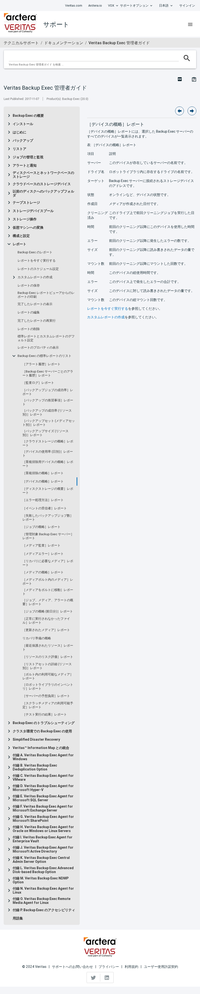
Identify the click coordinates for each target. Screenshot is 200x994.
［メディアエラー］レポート (43, 554)
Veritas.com (73, 5)
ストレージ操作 (25, 219)
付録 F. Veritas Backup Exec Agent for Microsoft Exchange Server (43, 808)
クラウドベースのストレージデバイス (42, 184)
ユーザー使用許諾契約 (161, 966)
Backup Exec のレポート (35, 252)
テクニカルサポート (21, 42)
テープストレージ (26, 202)
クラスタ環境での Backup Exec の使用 (42, 731)
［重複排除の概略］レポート (43, 473)
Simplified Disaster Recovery (36, 739)
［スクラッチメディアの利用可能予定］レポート (47, 705)
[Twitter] (93, 978)
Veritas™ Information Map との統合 (41, 748)
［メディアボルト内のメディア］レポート (47, 582)
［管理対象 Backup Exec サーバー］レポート (48, 536)
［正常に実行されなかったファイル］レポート (46, 621)
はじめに (19, 132)
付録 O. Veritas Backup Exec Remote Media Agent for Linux (41, 901)
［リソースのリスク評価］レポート (47, 657)
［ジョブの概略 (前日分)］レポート (47, 611)
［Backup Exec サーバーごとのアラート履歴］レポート (47, 373)
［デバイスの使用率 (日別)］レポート (47, 454)
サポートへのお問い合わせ (72, 966)
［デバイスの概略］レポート (43, 481)
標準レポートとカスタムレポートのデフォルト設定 (46, 338)
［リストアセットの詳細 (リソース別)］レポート (47, 666)
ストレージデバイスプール (33, 211)
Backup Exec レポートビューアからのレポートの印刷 (46, 295)
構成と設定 (21, 236)
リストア (19, 149)
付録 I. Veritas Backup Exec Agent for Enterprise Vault (42, 839)
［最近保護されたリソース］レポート (47, 648)
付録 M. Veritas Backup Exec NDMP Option (41, 880)
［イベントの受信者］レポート (44, 508)
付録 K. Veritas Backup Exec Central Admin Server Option (41, 860)
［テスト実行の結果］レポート (44, 714)
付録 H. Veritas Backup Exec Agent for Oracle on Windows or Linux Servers (43, 829)
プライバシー (109, 966)
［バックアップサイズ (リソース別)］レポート (45, 433)
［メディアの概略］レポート (43, 572)
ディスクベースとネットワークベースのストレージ (43, 175)
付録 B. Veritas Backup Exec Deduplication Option (35, 767)
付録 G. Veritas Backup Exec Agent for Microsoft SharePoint (43, 819)
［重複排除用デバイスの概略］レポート (47, 464)
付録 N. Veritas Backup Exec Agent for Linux (43, 890)
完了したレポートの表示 (35, 304)
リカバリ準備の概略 (36, 638)
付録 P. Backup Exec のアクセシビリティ (44, 910)
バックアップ (23, 140)
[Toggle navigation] (190, 24)
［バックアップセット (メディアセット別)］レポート (48, 423)
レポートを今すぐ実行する (37, 261)
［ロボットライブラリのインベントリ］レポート (47, 687)
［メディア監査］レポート (41, 545)
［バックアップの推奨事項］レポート (47, 402)
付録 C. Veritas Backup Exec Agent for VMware (43, 777)
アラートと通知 (25, 165)
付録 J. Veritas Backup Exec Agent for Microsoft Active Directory (43, 849)
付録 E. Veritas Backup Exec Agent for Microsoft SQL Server (43, 798)
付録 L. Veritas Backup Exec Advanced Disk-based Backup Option (43, 870)
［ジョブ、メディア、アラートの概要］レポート (47, 602)
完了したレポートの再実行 (37, 321)
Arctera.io (95, 5)
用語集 (18, 918)
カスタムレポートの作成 (35, 277)
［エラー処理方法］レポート (43, 500)
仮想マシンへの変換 (28, 227)
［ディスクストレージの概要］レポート (47, 491)
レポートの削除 (29, 329)
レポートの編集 (29, 312)
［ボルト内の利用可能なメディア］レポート (47, 676)
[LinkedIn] (106, 978)
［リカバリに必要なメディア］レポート (47, 563)
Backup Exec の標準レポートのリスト (44, 356)
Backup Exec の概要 (28, 116)
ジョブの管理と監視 (28, 157)
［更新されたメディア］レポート (46, 630)
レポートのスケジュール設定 (38, 269)
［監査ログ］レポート (38, 383)
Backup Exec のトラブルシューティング (44, 723)
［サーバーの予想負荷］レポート (46, 696)
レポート (19, 244)
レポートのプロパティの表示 (38, 348)
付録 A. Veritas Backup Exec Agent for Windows (43, 757)
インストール (23, 124)
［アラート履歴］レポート (41, 364)
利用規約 (131, 966)
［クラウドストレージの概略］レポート (47, 443)
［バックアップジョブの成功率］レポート (47, 392)
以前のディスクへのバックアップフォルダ (43, 193)
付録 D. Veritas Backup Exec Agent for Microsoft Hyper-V (43, 788)
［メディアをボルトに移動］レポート (47, 592)
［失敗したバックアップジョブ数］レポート (47, 518)
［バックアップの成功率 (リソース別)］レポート (47, 413)
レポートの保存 (29, 286)
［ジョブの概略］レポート (41, 527)
